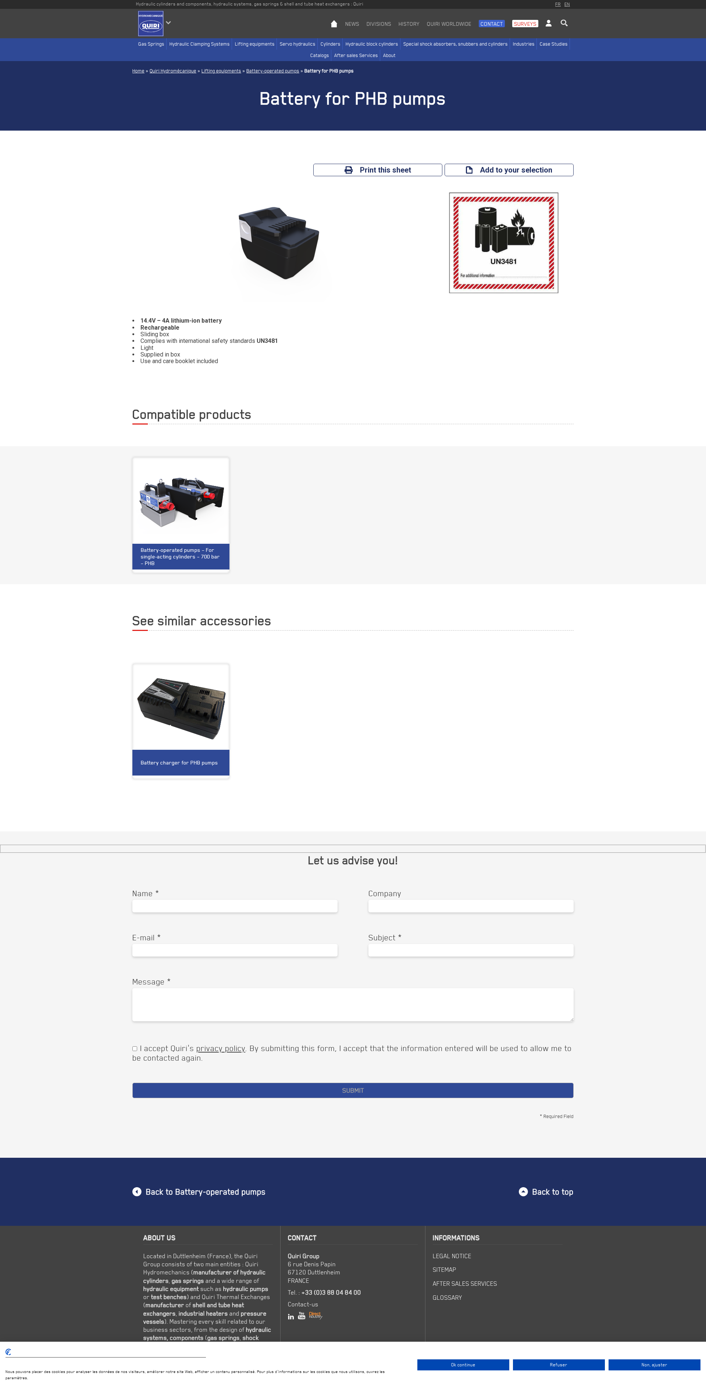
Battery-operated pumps (272, 71)
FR (558, 4)
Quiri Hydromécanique (173, 71)
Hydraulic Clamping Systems (200, 44)
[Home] (334, 29)
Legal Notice (452, 1256)
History (409, 23)
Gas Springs (151, 44)
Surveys (525, 23)
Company (385, 893)
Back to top (553, 1191)
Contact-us (303, 1304)
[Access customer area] (549, 29)
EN (567, 4)
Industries (524, 44)
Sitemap (444, 1269)
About (389, 55)
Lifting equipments (255, 44)
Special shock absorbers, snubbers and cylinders (455, 44)
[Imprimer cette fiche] (206, 674)
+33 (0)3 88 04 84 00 (331, 1292)
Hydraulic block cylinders (372, 44)
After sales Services (356, 55)
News (352, 23)
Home (138, 71)
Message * (151, 981)
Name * (145, 893)
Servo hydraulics (297, 44)
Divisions (379, 23)
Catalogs (319, 55)
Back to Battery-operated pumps (206, 1191)
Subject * (385, 937)
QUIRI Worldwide (449, 23)
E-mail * (146, 937)
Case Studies (554, 44)
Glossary (447, 1297)
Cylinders (330, 44)
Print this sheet (385, 170)
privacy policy (220, 1048)
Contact (492, 23)
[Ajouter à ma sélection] (219, 674)
